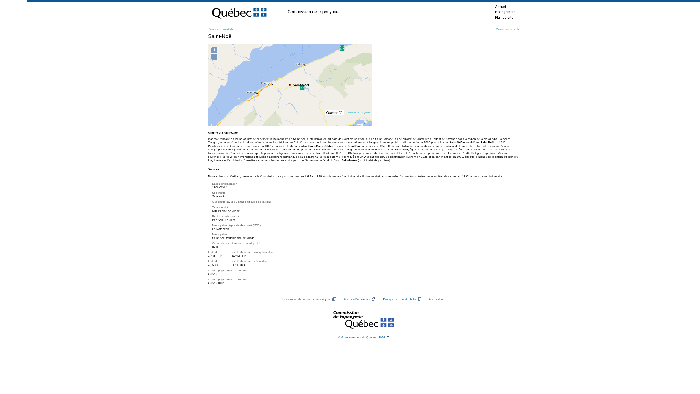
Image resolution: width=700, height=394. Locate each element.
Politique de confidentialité (400, 299)
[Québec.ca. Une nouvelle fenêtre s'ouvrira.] (239, 12)
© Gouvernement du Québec (358, 112)
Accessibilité (437, 299)
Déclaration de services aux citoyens (307, 299)
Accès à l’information (357, 299)
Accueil (501, 7)
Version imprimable (508, 29)
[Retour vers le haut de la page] (686, 363)
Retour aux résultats (220, 29)
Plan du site (504, 17)
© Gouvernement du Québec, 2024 (361, 337)
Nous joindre (505, 12)
